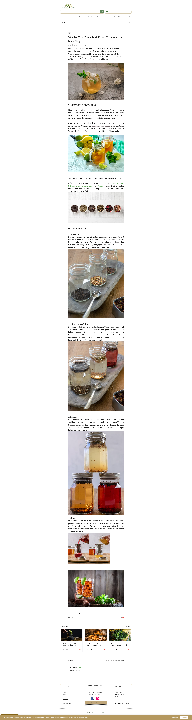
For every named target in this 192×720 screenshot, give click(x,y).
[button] (129, 6)
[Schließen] (190, 717)
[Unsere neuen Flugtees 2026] (120, 635)
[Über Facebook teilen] (69, 613)
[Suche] (102, 11)
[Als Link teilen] (80, 613)
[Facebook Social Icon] (92, 698)
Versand (64, 694)
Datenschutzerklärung (82, 717)
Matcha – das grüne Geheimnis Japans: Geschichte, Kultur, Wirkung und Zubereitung (71, 644)
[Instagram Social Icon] (97, 698)
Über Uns (65, 692)
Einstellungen (174, 717)
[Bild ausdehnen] (78, 548)
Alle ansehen (128, 626)
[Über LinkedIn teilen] (76, 613)
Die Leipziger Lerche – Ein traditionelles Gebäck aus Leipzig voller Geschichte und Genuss (95, 644)
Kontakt (64, 696)
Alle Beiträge (65, 23)
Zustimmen (184, 717)
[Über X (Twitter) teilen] (72, 613)
